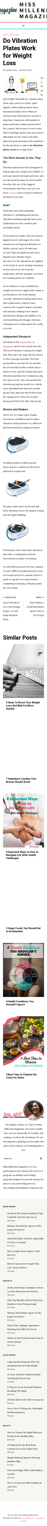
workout (13, 192)
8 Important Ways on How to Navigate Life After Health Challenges (22, 855)
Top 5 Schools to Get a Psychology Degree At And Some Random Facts (11, 608)
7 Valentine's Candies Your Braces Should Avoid (21, 780)
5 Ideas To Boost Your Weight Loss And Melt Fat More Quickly (23, 705)
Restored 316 (28, 1518)
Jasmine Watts (11, 70)
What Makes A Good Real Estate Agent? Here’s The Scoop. (35, 606)
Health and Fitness (11, 35)
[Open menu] (23, 26)
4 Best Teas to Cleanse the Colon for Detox (21, 1076)
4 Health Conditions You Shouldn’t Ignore (20, 1003)
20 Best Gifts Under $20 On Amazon (25, 1399)
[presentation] (23, 671)
